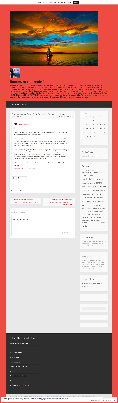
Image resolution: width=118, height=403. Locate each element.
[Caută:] (94, 308)
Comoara (13, 348)
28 (87, 137)
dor (88, 186)
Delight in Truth (23, 124)
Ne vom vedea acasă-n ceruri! (19, 385)
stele (94, 223)
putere (90, 214)
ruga (99, 214)
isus (87, 201)
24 (97, 133)
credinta (86, 179)
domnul (99, 183)
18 (101, 129)
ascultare (99, 170)
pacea (87, 211)
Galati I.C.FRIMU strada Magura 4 (92, 283)
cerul (93, 176)
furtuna (84, 194)
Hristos (102, 194)
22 (90, 133)
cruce (99, 180)
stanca (90, 223)
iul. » (87, 142)
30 (94, 137)
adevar (83, 170)
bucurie (85, 175)
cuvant (87, 183)
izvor (102, 201)
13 (83, 129)
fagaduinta (98, 190)
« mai (83, 142)
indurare (88, 197)
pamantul (96, 211)
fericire (103, 190)
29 (90, 137)
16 (94, 129)
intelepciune (100, 197)
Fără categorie (17, 190)
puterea (95, 214)
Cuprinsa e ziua (15, 362)
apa (96, 170)
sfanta (83, 220)
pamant (92, 211)
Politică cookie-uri (45, 400)
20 (83, 133)
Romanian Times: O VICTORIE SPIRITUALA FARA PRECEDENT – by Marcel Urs (61, 202)
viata (85, 226)
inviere (83, 201)
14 (87, 129)
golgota (88, 194)
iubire (93, 201)
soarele (102, 220)
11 (101, 125)
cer (90, 176)
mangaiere (85, 208)
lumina (97, 205)
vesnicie (102, 223)
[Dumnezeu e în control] (54, 65)
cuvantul (92, 183)
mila (96, 208)
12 (104, 125)
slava (93, 220)
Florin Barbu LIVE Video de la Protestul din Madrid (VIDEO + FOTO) (25, 201)
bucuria (103, 172)
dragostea (102, 186)
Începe (76, 2)
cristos (94, 180)
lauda (91, 205)
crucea (103, 179)
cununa (84, 183)
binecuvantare (86, 173)
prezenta (101, 211)
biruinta (94, 173)
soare (98, 220)
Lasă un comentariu (67, 116)
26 (104, 133)
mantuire (91, 208)
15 (90, 129)
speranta (85, 223)
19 (104, 129)
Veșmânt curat (14, 357)
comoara (98, 176)
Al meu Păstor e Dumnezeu (19, 367)
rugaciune (86, 217)
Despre (24, 104)
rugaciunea (93, 217)
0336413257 (85, 286)
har (92, 194)
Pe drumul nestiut (16, 352)
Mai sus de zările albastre (18, 376)
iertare (84, 197)
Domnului (84, 186)
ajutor (92, 170)
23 (94, 133)
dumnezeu (88, 190)
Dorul (11, 380)
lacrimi (88, 205)
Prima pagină (14, 104)
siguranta (88, 220)
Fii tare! (12, 371)
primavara (84, 214)
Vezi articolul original (19, 168)
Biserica (99, 172)
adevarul (88, 170)
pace (84, 211)
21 (87, 133)
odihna (104, 208)
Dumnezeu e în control (27, 81)
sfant (103, 217)
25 (101, 133)
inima (94, 197)
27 (83, 137)
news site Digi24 (41, 154)
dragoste (93, 186)
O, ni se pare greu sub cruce (19, 343)
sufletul (97, 223)
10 (97, 125)
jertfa (84, 205)
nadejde (99, 208)
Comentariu (65, 232)
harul (96, 194)
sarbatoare (99, 217)
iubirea (98, 201)
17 (97, 129)
